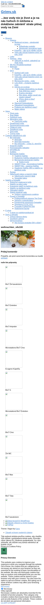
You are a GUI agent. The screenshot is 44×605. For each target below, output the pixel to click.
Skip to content (7, 2)
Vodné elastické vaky (18, 192)
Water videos (19, 109)
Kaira (17, 529)
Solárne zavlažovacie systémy (26, 194)
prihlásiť (4, 258)
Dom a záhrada (11, 215)
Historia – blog (16, 59)
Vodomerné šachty (21, 209)
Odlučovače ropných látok (24, 176)
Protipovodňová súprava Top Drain (28, 198)
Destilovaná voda (17, 123)
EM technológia (16, 221)
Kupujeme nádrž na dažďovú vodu (23, 186)
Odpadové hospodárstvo (24, 105)
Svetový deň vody (21, 73)
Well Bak (18, 140)
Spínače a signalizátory (23, 200)
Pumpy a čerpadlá (17, 196)
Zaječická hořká (20, 121)
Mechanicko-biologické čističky (26, 160)
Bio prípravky (15, 138)
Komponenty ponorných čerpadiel (27, 202)
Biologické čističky (17, 154)
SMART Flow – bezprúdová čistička (28, 164)
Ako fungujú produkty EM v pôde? (27, 223)
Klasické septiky (16, 146)
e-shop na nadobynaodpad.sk (22, 213)
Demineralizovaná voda (19, 125)
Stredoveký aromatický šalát (30, 48)
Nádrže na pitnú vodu (18, 184)
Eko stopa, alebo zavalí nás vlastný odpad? (30, 96)
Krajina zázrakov (25, 93)
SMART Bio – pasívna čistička (26, 166)
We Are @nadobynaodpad (20, 65)
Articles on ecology (22, 87)
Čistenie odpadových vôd (15, 136)
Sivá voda (14, 132)
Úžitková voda (15, 127)
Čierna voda (15, 134)
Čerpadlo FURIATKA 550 (24, 206)
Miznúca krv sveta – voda (24, 81)
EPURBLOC (15, 150)
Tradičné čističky (21, 156)
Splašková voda (16, 129)
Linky (12, 57)
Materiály (13, 67)
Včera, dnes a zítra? (27, 99)
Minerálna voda (16, 119)
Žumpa (13, 172)
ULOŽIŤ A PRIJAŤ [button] (8, 603)
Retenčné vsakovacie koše (20, 182)
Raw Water (14, 115)
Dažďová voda (16, 117)
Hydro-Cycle (24, 162)
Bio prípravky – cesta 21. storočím (27, 144)
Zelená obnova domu (18, 217)
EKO (12, 71)
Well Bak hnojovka (21, 142)
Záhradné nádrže (17, 190)
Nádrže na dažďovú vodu (20, 188)
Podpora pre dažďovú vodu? (25, 107)
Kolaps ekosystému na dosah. (31, 89)
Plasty (16, 69)
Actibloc (13, 152)
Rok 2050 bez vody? (27, 91)
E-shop (8, 211)
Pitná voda (14, 113)
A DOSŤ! (22, 101)
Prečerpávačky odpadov (19, 148)
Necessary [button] (5, 587)
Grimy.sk (8, 12)
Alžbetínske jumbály (27, 46)
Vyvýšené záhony (17, 219)
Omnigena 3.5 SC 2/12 (23, 204)
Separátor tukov (20, 178)
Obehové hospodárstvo (23, 103)
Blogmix (8, 38)
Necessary (8, 589)
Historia (13, 40)
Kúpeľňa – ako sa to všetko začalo (28, 50)
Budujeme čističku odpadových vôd (28, 158)
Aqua (7, 111)
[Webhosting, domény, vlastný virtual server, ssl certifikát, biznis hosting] (19, 523)
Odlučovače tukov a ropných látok (23, 174)
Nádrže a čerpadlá (12, 180)
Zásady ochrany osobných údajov (18, 533)
